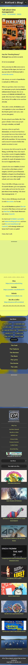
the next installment (12, 224)
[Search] (26, 2)
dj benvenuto (17, 327)
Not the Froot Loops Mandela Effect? (14, 613)
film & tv (18, 336)
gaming (4, 14)
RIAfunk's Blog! (14, 2)
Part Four (7, 211)
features (5, 327)
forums (7, 333)
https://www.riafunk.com (14, 296)
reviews (20, 330)
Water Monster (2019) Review (14, 500)
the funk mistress (7, 330)
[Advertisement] (14, 257)
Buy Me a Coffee (14, 432)
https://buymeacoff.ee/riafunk (14, 302)
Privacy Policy (14, 439)
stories (17, 333)
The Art (23, 206)
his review (10, 201)
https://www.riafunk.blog (14, 283)
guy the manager (11, 14)
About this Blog (14, 449)
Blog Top (14, 425)
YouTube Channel (14, 429)
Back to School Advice (14, 596)
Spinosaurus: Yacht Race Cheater (14, 649)
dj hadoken (17, 324)
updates (19, 14)
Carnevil (11, 214)
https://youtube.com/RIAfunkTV (14, 289)
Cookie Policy (14, 445)
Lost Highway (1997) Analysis (14, 578)
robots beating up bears (12, 221)
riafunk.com (14, 435)
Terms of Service (14, 442)
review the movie (7, 74)
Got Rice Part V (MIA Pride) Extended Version (14, 631)
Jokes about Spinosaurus (14, 483)
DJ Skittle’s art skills (17, 219)
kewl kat (7, 336)
